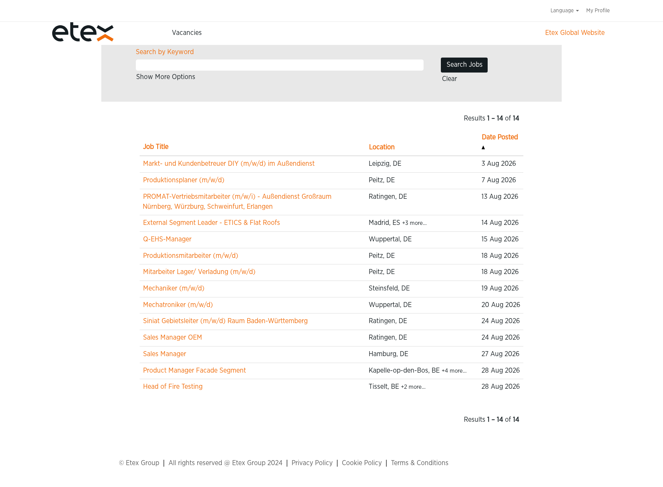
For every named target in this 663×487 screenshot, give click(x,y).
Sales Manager (164, 354)
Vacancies (187, 33)
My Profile (598, 10)
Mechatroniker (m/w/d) (178, 305)
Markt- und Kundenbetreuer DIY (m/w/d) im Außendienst (229, 163)
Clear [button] (449, 79)
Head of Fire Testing (173, 386)
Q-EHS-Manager (167, 239)
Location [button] (382, 147)
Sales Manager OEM (172, 337)
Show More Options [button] (165, 77)
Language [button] (563, 10)
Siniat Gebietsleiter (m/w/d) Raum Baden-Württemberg (225, 321)
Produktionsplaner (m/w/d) (183, 180)
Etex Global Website (575, 33)
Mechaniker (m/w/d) (174, 288)
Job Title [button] (155, 147)
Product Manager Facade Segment (194, 370)
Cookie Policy (362, 463)
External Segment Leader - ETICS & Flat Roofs (211, 223)
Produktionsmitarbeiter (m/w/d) (190, 256)
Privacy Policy (312, 463)
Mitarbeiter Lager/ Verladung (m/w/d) (199, 272)
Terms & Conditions (420, 463)
